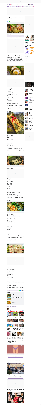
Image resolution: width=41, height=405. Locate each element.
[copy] (23, 290)
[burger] (33, 4)
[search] (28, 4)
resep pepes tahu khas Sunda (17, 61)
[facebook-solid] (20, 290)
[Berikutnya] (24, 334)
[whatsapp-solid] (19, 290)
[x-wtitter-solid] (22, 290)
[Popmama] (10, 4)
